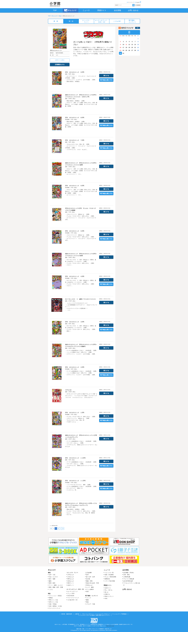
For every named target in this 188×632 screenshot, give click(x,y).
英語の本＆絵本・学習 (92, 583)
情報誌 (51, 597)
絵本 (87, 574)
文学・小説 (52, 574)
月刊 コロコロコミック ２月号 (74, 367)
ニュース (107, 570)
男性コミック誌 (53, 600)
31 (123, 53)
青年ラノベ (70, 583)
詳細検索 (138, 5)
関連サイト (108, 585)
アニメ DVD (70, 593)
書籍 (49, 572)
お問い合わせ (127, 589)
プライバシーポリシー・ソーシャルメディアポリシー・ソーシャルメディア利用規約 (104, 614)
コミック (88, 597)
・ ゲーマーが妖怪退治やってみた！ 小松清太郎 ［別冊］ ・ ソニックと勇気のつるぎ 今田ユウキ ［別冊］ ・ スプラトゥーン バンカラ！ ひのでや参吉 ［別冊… (81, 352)
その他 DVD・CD (72, 600)
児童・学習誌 (52, 604)
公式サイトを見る (59, 60)
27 (132, 50)
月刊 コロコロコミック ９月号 (74, 72)
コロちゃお (68, 390)
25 (126, 50)
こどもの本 (88, 572)
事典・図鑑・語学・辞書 (56, 587)
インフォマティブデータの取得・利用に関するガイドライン (94, 615)
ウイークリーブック (54, 608)
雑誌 (60, 16)
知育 (87, 591)
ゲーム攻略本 (90, 589)
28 (135, 50)
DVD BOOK (70, 595)
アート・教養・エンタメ (56, 585)
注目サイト (108, 588)
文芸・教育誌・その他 (55, 606)
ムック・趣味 (90, 587)
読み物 (88, 579)
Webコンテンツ (109, 596)
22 (138, 47)
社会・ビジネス (53, 577)
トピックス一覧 (109, 572)
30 (120, 53)
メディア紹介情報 (110, 581)
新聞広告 (107, 579)
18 (126, 47)
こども (51, 589)
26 (129, 50)
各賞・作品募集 (109, 574)
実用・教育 (52, 583)
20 (132, 47)
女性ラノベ (70, 585)
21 (135, 47)
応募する (107, 594)
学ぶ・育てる (108, 590)
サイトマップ (131, 2)
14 (135, 44)
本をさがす (55, 16)
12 (129, 44)
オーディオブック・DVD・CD (75, 589)
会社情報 (125, 570)
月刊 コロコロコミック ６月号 (74, 185)
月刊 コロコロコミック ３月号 (74, 322)
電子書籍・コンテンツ (91, 595)
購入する (106, 75)
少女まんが (70, 577)
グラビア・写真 (90, 604)
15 (138, 44)
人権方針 (77, 614)
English (138, 2)
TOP (49, 16)
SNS (106, 598)
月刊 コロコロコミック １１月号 (75, 480)
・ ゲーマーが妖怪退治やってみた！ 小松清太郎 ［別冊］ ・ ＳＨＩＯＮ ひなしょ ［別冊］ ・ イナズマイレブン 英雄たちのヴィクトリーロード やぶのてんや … (81, 445)
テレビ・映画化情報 (110, 577)
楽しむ (106, 592)
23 (120, 50)
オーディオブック (72, 591)
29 (138, 50)
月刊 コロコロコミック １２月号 (75, 458)
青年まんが (70, 579)
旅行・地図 (52, 579)
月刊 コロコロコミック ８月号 (74, 117)
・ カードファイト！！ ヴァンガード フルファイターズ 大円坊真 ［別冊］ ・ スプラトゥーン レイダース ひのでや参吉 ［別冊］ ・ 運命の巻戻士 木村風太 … (81, 80)
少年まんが (70, 574)
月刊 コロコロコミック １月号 (74, 412)
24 (123, 50)
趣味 (50, 581)
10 (123, 44)
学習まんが (90, 585)
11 (126, 44)
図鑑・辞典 (89, 581)
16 (120, 47)
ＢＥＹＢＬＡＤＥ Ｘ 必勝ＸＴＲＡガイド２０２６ (80, 299)
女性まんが (70, 581)
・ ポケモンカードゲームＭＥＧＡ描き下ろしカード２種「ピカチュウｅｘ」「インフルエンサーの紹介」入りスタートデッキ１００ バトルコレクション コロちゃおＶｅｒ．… (81, 395)
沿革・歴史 (126, 574)
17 (123, 47)
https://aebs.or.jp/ (110, 625)
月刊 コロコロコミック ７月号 (74, 140)
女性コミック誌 (53, 602)
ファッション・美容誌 (55, 595)
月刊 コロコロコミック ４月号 (74, 276)
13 (132, 44)
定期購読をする (60, 64)
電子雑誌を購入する (106, 80)
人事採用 (125, 577)
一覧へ (137, 28)
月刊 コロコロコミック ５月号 (74, 231)
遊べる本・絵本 (90, 577)
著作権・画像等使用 (66, 614)
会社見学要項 (127, 581)
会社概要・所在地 (128, 572)
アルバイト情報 (127, 579)
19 (129, 47)
